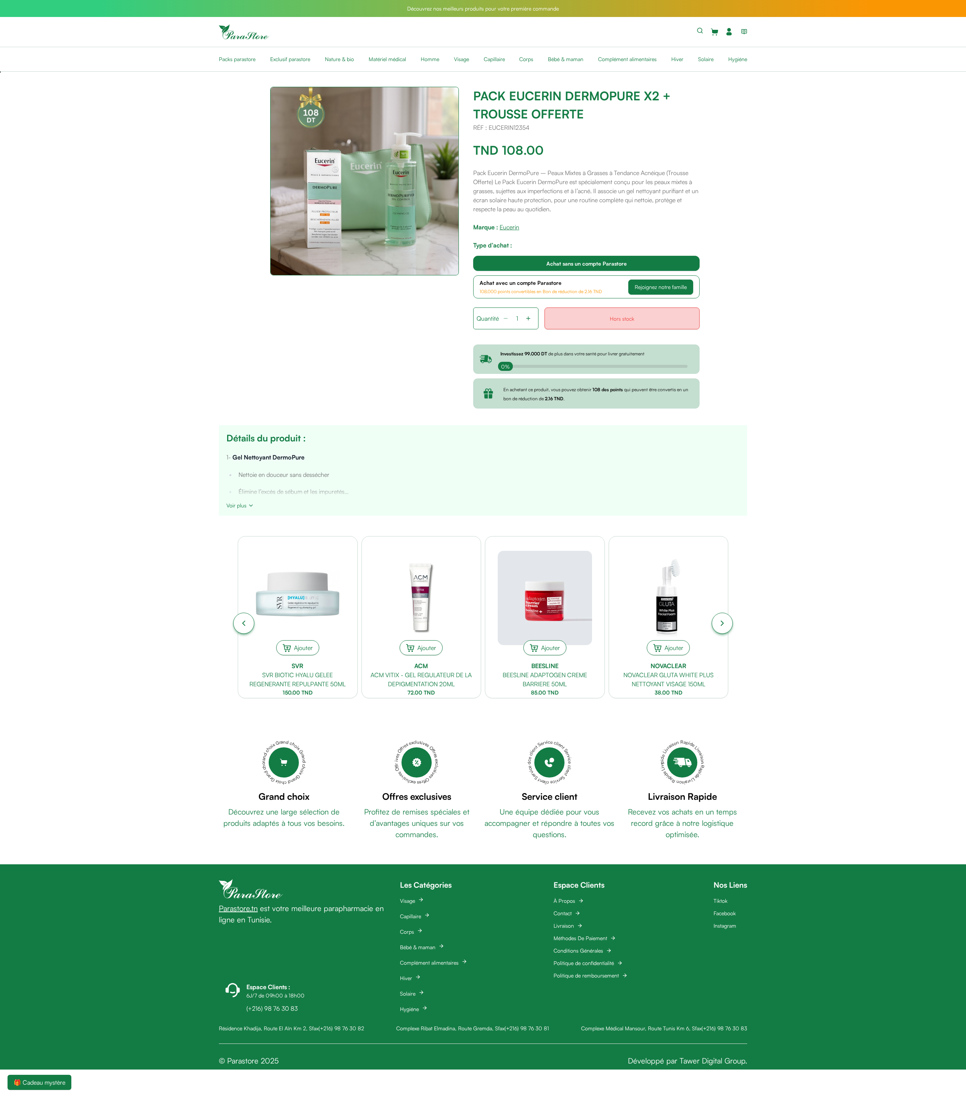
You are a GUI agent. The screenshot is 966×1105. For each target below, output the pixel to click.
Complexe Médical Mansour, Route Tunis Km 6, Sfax (641, 1028)
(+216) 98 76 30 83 (724, 1028)
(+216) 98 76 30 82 (341, 1028)
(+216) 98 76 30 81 (527, 1028)
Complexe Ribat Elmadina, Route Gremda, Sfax (450, 1028)
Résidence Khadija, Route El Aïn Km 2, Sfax (268, 1028)
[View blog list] (742, 32)
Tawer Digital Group (712, 1060)
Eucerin (509, 227)
